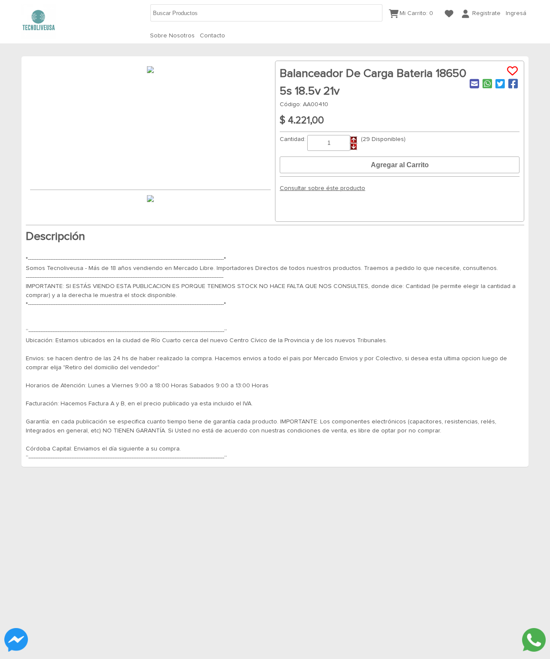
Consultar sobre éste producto (322, 188)
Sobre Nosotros (172, 36)
